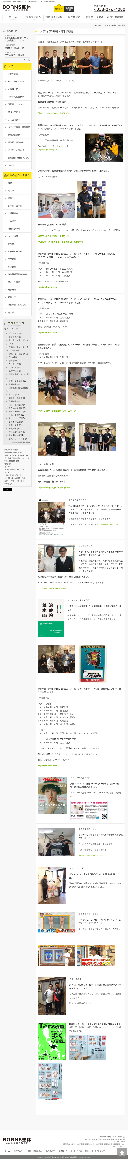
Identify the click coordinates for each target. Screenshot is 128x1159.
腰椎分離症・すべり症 (19, 374)
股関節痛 (12, 267)
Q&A (11, 357)
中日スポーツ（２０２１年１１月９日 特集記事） (61, 242)
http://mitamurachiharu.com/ (91, 855)
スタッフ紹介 (14, 112)
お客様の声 (74, 19)
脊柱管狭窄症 (14, 229)
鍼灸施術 (13, 428)
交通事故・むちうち (17, 305)
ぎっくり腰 (13, 236)
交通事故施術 (15, 435)
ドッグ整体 (14, 337)
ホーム (13, 19)
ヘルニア (12, 221)
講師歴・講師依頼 (16, 142)
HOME (98, 25)
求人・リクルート (17, 439)
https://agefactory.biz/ (48, 150)
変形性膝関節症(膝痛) (17, 274)
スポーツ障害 (14, 282)
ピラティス (14, 333)
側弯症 (11, 244)
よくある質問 (14, 120)
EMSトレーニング (17, 354)
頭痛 (10, 198)
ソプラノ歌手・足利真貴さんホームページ (57, 411)
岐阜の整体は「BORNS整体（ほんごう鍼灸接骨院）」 (63, 1157)
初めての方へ (33, 19)
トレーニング (15, 418)
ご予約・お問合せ (115, 19)
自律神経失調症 (15, 251)
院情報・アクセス (94, 19)
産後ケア (12, 297)
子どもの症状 (15, 422)
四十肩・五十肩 (15, 206)
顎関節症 (12, 259)
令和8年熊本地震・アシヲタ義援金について (16, 39)
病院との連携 (14, 135)
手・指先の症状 (16, 411)
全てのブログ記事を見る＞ (21, 442)
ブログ (11, 165)
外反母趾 (12, 290)
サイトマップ (99, 1151)
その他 (11, 312)
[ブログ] (17, 326)
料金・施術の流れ (54, 19)
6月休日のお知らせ (14, 47)
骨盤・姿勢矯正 (16, 381)
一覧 (28, 60)
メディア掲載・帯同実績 (19, 127)
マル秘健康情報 (16, 432)
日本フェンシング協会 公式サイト (54, 113)
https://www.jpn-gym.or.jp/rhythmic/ (54, 487)
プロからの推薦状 (16, 97)
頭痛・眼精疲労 (16, 405)
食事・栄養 (14, 425)
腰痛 (10, 183)
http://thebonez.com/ (47, 287)
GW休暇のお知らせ (14, 55)
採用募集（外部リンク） (19, 158)
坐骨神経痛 (13, 213)
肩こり (11, 190)
